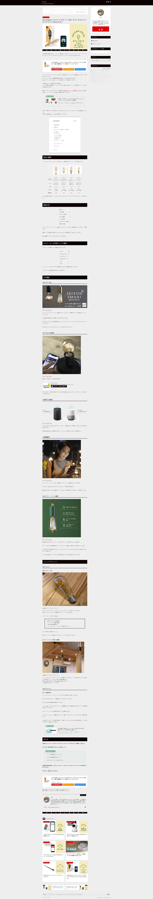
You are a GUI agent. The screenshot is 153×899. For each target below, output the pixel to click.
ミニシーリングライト (65, 7)
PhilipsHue (81, 9)
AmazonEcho (48, 9)
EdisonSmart (48, 310)
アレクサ (57, 13)
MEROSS (63, 12)
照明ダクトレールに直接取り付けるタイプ (73, 90)
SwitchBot (81, 7)
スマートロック (71, 9)
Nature (54, 13)
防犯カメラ (51, 12)
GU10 (48, 7)
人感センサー (66, 10)
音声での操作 (58, 137)
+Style (71, 12)
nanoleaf (77, 9)
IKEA (84, 7)
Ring (43, 12)
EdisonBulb (53, 9)
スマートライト (80, 12)
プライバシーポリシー (100, 2)
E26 (69, 12)
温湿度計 (85, 10)
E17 (75, 9)
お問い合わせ (98, 0)
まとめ (55, 149)
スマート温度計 (52, 7)
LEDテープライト (45, 10)
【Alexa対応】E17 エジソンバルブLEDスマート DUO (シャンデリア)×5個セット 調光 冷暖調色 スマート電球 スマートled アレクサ (68, 63)
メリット (57, 145)
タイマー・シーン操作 (59, 140)
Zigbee (85, 9)
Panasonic (60, 12)
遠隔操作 (57, 138)
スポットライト (46, 12)
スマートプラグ (57, 9)
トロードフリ (71, 10)
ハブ (57, 12)
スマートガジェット (46, 17)
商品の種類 (56, 124)
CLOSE (75, 120)
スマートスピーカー (58, 7)
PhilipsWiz (62, 10)
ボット (61, 13)
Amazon (47, 13)
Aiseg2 (66, 12)
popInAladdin (44, 7)
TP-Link (55, 12)
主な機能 (56, 132)
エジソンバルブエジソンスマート (54, 10)
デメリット (57, 146)
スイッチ (74, 12)
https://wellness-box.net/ (53, 807)
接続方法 (56, 127)
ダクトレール (71, 7)
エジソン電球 (76, 7)
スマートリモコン (99, 81)
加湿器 (68, 9)
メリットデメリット (58, 143)
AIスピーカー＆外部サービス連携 (61, 129)
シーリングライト (63, 9)
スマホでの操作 (58, 135)
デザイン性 (57, 133)
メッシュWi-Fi (71, 720)
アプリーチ (71, 384)
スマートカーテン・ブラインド (79, 10)
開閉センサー (51, 13)
